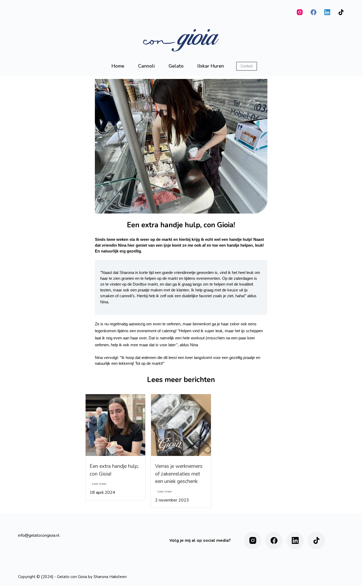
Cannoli (146, 66)
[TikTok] (341, 12)
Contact (247, 66)
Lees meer (99, 484)
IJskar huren (210, 66)
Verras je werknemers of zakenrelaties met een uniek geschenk (178, 474)
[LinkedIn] (327, 12)
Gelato (176, 66)
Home (118, 66)
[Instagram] (300, 12)
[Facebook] (313, 12)
